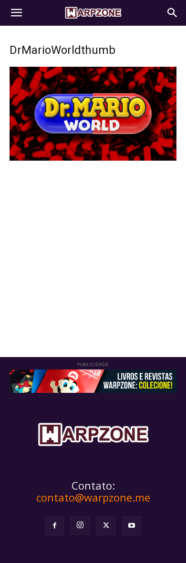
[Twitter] (105, 525)
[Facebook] (54, 525)
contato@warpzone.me (93, 497)
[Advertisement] (93, 245)
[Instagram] (80, 525)
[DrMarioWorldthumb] (93, 158)
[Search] (172, 13)
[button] (16, 13)
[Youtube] (131, 525)
